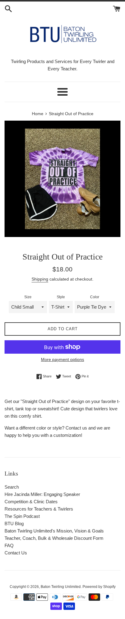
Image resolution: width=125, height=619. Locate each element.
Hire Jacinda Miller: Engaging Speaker (42, 494)
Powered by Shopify (99, 587)
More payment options (62, 359)
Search (12, 487)
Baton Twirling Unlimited (61, 587)
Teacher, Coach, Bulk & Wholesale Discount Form (54, 538)
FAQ (9, 545)
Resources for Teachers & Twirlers (39, 508)
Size (28, 297)
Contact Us (16, 552)
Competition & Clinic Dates (31, 501)
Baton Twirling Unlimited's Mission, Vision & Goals (54, 530)
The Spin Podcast (22, 516)
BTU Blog (14, 523)
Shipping (40, 279)
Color (94, 297)
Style (61, 297)
